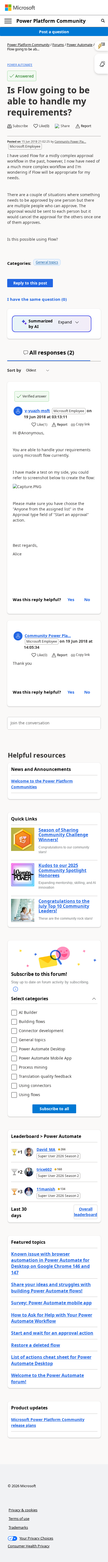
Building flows (32, 1021)
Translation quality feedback (45, 1076)
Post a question (54, 31)
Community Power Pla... (70, 141)
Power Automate (79, 44)
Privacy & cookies (23, 1509)
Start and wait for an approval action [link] (52, 1333)
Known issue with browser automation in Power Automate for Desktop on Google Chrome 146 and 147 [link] (50, 1263)
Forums (58, 44)
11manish (46, 1189)
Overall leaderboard (85, 1211)
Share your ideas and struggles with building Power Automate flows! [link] (51, 1287)
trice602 (44, 1169)
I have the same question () (37, 299)
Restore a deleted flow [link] (35, 1345)
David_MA (46, 1149)
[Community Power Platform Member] (18, 636)
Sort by (14, 370)
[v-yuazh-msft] (18, 411)
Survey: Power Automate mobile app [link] (51, 1303)
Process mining (33, 1067)
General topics (47, 262)
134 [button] (62, 1189)
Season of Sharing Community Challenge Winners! (63, 835)
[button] (103, 21)
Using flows (29, 1094)
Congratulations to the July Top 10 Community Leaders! (63, 906)
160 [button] (59, 1169)
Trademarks (18, 1527)
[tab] (48, 355)
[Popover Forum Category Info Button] (15, 989)
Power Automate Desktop (42, 1049)
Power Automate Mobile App (45, 1058)
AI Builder (28, 1012)
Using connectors (35, 1085)
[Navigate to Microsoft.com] (20, 7)
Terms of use (19, 1518)
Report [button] (86, 126)
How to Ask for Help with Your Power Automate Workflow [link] (51, 1318)
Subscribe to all (54, 1108)
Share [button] (65, 126)
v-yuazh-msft (37, 410)
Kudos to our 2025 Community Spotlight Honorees (62, 870)
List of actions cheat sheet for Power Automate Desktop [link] (51, 1360)
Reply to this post (30, 283)
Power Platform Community (51, 20)
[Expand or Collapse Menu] (8, 21)
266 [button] (63, 1149)
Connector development (41, 1030)
